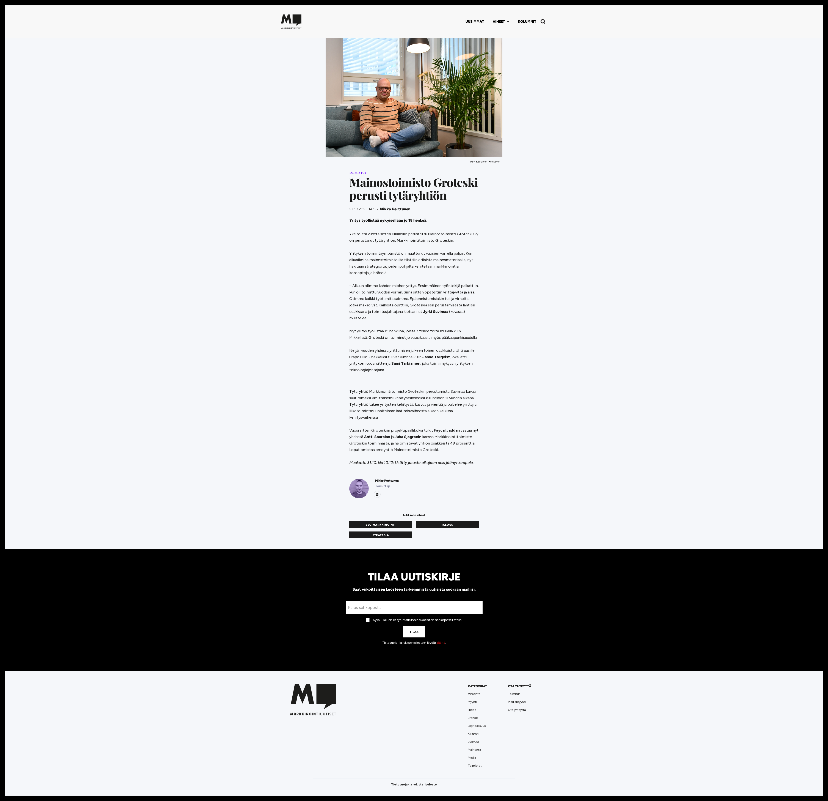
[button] (501, 21)
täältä (441, 643)
